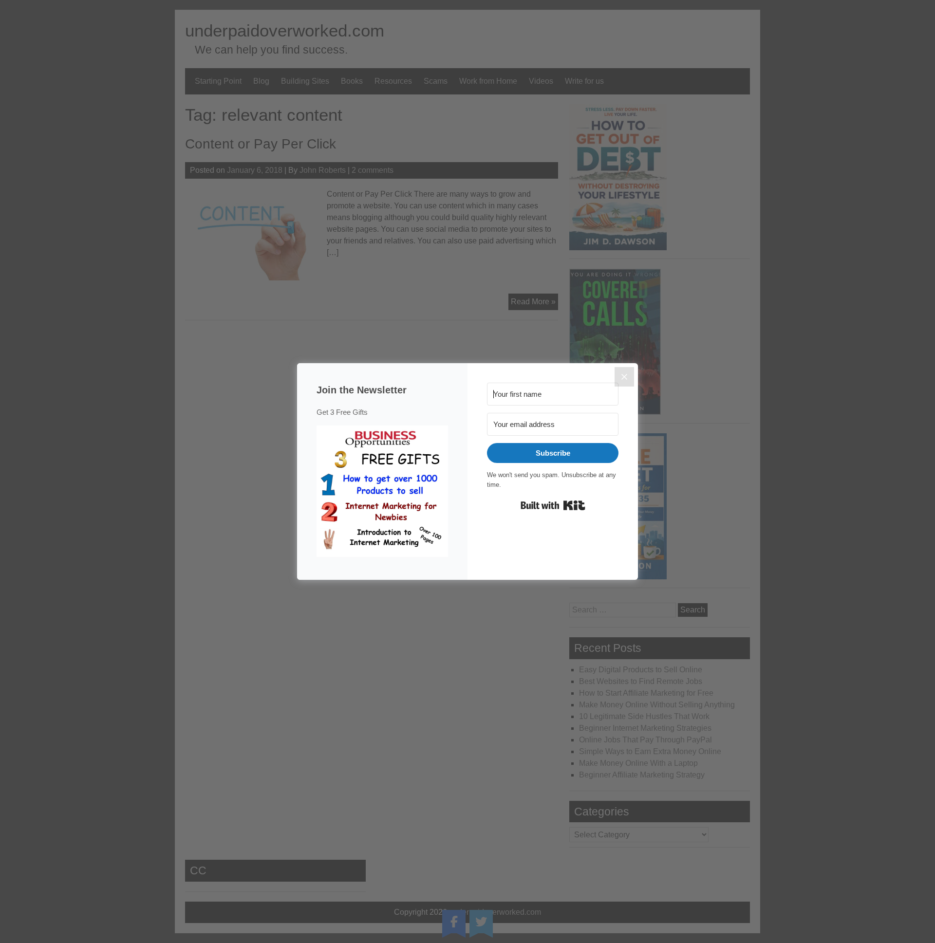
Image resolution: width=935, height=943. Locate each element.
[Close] (624, 377)
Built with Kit (553, 505)
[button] (382, 492)
